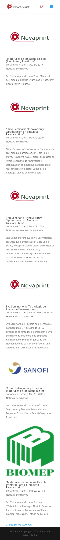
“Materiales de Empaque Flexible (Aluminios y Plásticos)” (26, 60)
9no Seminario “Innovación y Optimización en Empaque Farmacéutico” (24, 220)
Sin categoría (36, 230)
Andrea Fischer (18, 64)
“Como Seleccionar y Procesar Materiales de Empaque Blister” (25, 389)
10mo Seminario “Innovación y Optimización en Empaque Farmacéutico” (25, 131)
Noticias (10, 68)
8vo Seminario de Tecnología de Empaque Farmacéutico (26, 308)
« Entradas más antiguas (19, 524)
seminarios (22, 68)
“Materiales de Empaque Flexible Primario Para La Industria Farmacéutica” (26, 484)
